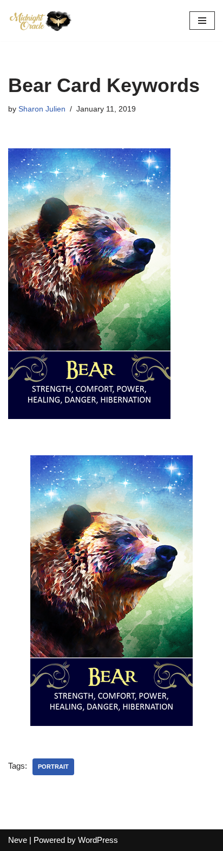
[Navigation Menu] (202, 20)
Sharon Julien (41, 109)
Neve (17, 840)
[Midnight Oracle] (40, 21)
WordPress (98, 840)
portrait (53, 766)
